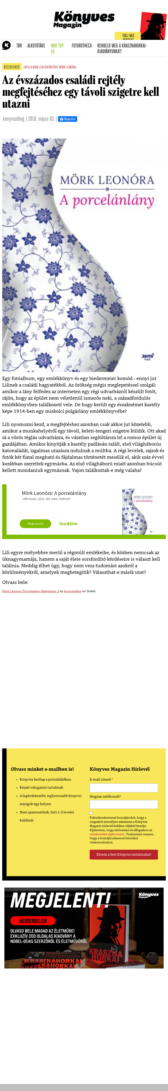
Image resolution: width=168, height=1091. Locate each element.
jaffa (26, 68)
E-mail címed (101, 780)
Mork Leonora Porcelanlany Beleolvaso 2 (30, 591)
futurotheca (83, 46)
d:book (34, 68)
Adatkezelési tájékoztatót (107, 834)
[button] (4, 48)
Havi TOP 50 (60, 49)
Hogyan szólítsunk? (105, 796)
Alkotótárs (37, 46)
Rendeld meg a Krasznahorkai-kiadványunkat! (122, 49)
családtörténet (48, 68)
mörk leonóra (67, 68)
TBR (20, 46)
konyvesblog (72, 591)
